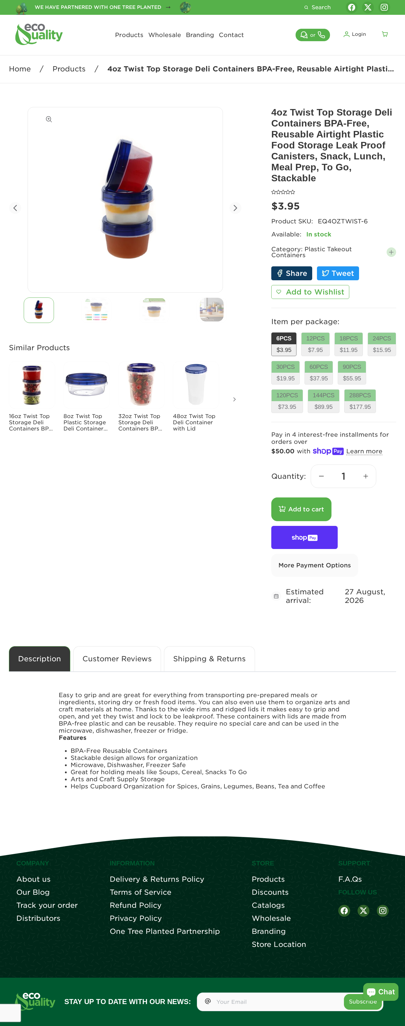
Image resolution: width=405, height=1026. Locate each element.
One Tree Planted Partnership (165, 931)
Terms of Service (140, 892)
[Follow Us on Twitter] (363, 911)
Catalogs (268, 905)
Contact (231, 35)
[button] (391, 252)
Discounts (270, 892)
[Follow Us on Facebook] (344, 911)
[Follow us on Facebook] (352, 7)
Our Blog (33, 892)
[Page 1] (39, 310)
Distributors (38, 918)
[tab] (39, 310)
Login (359, 34)
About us (33, 879)
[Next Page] (234, 399)
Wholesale (164, 35)
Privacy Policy (136, 918)
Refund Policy (136, 905)
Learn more (364, 451)
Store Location (279, 944)
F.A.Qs (350, 879)
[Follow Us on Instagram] (383, 911)
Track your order (47, 905)
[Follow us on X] (368, 7)
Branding (200, 35)
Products (129, 35)
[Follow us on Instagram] (384, 7)
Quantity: (288, 476)
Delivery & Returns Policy (157, 879)
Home (20, 69)
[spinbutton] (343, 476)
